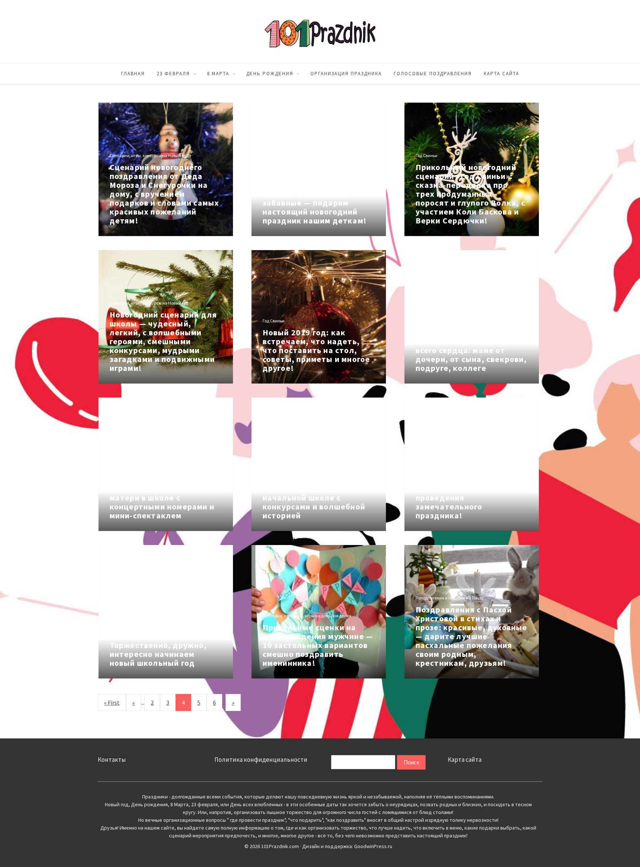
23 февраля (173, 73)
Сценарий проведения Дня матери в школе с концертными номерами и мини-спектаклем (164, 502)
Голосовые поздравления (433, 73)
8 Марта (218, 73)
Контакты (112, 759)
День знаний (122, 615)
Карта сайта (501, 73)
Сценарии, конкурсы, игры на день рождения (307, 615)
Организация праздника (346, 73)
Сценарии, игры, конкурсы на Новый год (149, 155)
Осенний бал (276, 477)
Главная (133, 73)
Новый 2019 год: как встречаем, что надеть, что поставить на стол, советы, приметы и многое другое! (316, 350)
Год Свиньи (426, 155)
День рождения (269, 73)
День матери (428, 312)
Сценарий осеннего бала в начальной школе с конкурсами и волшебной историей (316, 502)
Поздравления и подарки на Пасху (450, 598)
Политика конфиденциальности (260, 759)
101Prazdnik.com (320, 31)
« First (112, 702)
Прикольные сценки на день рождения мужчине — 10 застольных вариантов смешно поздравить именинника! (318, 645)
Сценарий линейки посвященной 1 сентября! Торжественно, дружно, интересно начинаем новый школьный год (162, 645)
